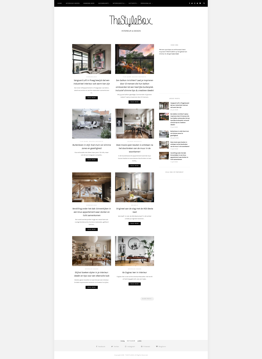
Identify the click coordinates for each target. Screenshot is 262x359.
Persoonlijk (146, 3)
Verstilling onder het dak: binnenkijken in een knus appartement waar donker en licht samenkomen (91, 212)
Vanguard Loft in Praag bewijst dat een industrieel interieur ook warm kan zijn (179, 105)
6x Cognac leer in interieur (134, 272)
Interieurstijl (119, 3)
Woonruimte (103, 3)
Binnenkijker (89, 3)
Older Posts (147, 298)
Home (60, 3)
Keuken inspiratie (135, 141)
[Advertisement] (113, 319)
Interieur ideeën (73, 3)
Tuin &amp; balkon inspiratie (134, 77)
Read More (92, 97)
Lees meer (175, 54)
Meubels (134, 205)
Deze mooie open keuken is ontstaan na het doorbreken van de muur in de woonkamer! (134, 148)
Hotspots (133, 3)
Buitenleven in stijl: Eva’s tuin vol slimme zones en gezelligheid (179, 133)
